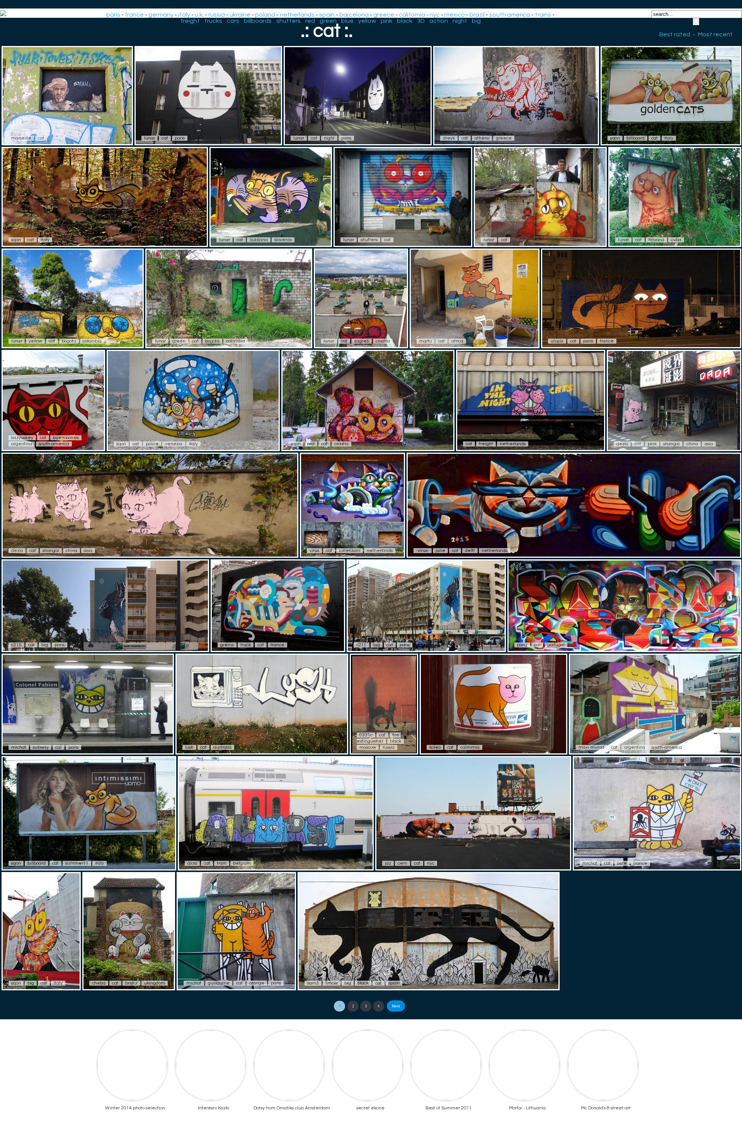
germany (161, 15)
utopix (557, 341)
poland (265, 15)
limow (331, 983)
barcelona (354, 15)
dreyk (449, 138)
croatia (383, 341)
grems (227, 644)
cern (402, 863)
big (476, 21)
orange (256, 983)
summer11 (76, 863)
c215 (16, 644)
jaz (388, 863)
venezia (173, 443)
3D (421, 21)
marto (425, 341)
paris (113, 15)
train (221, 863)
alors (192, 863)
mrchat (18, 747)
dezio (622, 443)
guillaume (219, 983)
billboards (258, 21)
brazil (477, 15)
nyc (435, 15)
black (404, 21)
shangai (671, 443)
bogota (69, 341)
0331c (366, 735)
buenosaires (66, 437)
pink (386, 21)
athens (482, 138)
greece (383, 15)
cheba (99, 983)
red (310, 21)
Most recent (715, 34)
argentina (21, 443)
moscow (367, 747)
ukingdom (154, 983)
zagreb (361, 341)
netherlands (297, 15)
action (438, 21)
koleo (435, 747)
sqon (615, 138)
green (328, 21)
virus (314, 550)
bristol (131, 983)
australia (222, 747)
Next (396, 1006)
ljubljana (259, 239)
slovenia (283, 239)
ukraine (240, 15)
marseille (21, 138)
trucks (213, 21)
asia (709, 443)
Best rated (674, 34)
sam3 (313, 983)
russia (216, 15)
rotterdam (349, 550)
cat (41, 138)
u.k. (199, 15)
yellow (367, 21)
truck (245, 644)
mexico (454, 15)
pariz (522, 644)
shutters (288, 21)
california (412, 15)
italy (184, 15)
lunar (149, 138)
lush (189, 747)
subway (41, 747)
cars (233, 21)
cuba (676, 239)
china (692, 443)
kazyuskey (22, 437)
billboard (635, 138)
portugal (556, 644)
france (134, 15)
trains (543, 15)
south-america (54, 443)
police (152, 443)
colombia (92, 341)
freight (190, 21)
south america (509, 15)
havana (656, 239)
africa (457, 341)
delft (470, 550)
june (440, 550)
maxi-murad (591, 747)
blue (347, 21)
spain (327, 15)
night (460, 21)
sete (622, 863)
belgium (242, 863)
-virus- (422, 550)
